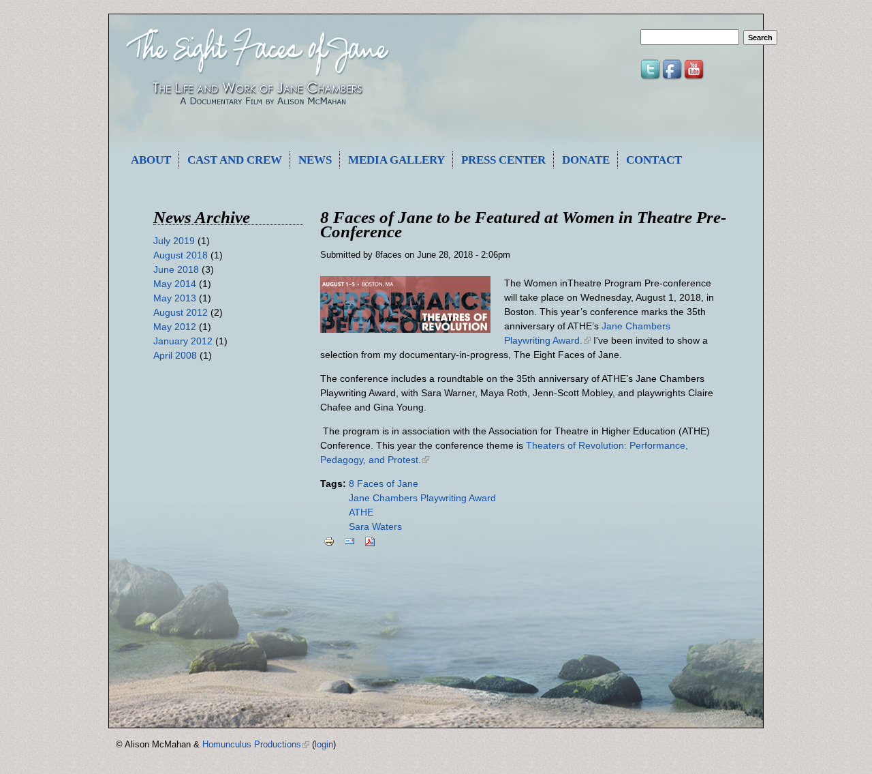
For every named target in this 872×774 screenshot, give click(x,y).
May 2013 (174, 298)
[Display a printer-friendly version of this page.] (329, 541)
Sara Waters (375, 526)
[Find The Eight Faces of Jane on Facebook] (673, 77)
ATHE (361, 512)
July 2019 (174, 240)
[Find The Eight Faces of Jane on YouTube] (695, 77)
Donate (586, 159)
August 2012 (180, 312)
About (151, 159)
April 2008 (175, 355)
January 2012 (183, 341)
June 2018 (176, 269)
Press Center (503, 159)
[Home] (257, 113)
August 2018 (180, 255)
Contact (654, 159)
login (324, 744)
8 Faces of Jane (383, 483)
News (315, 159)
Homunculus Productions (255, 744)
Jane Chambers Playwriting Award (422, 497)
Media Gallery (396, 159)
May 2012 (174, 326)
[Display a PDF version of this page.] (370, 541)
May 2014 (174, 283)
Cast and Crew (234, 159)
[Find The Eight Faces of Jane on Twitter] (651, 77)
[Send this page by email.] (349, 541)
